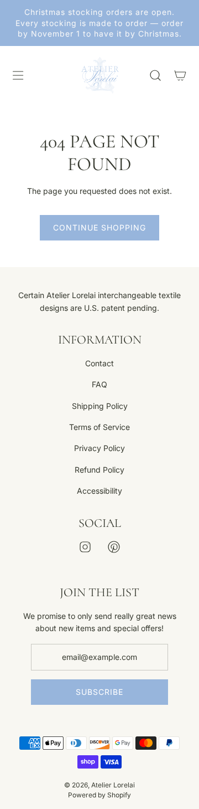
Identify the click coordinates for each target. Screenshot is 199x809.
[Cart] (179, 75)
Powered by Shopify (99, 795)
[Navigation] (17, 75)
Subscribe (99, 692)
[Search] (155, 75)
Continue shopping (99, 227)
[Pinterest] (114, 547)
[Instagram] (85, 547)
